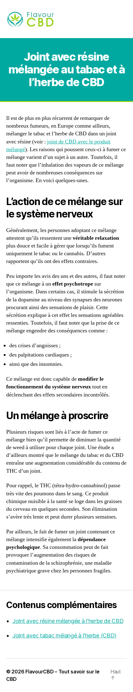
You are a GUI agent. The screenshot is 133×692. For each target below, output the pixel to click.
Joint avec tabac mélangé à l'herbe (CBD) (64, 635)
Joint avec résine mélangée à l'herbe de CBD (67, 621)
